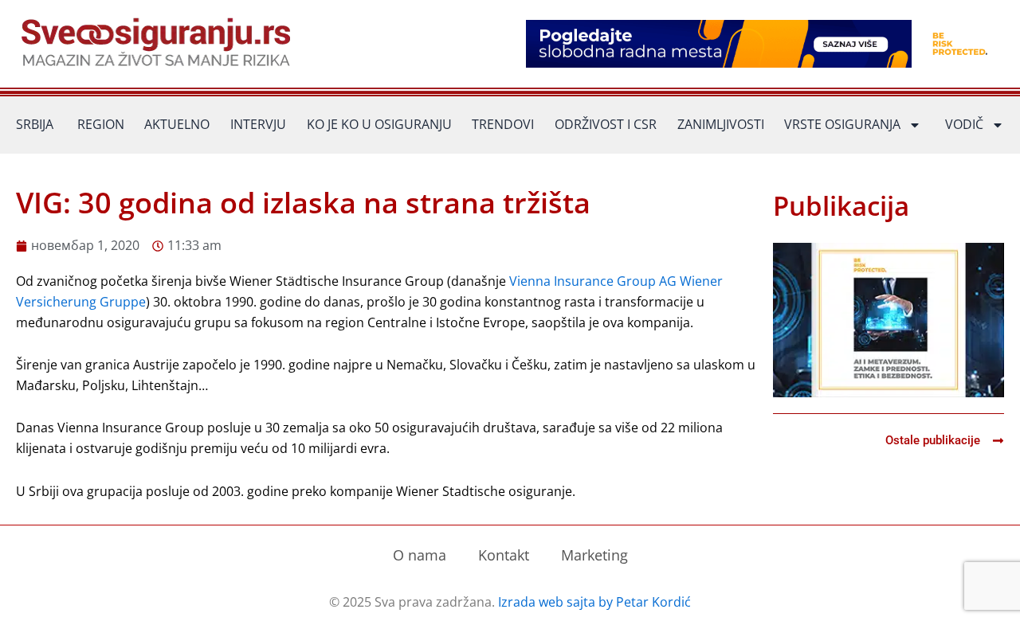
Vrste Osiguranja (842, 124)
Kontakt (503, 554)
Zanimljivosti (720, 124)
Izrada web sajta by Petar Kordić (594, 602)
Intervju (258, 124)
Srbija (34, 124)
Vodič (964, 124)
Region (100, 124)
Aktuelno (177, 124)
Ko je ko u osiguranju (379, 124)
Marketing (594, 554)
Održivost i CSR (606, 124)
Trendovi (503, 124)
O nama (419, 554)
